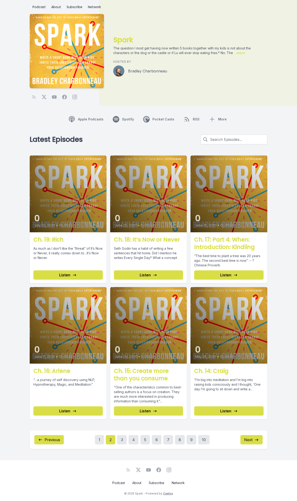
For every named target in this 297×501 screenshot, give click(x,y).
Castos (168, 493)
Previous (52, 439)
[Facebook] (64, 97)
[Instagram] (75, 97)
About (56, 7)
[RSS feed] (34, 97)
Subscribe (74, 7)
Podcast (39, 7)
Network (94, 7)
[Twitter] (44, 97)
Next (248, 439)
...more (239, 53)
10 (204, 439)
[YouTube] (54, 97)
